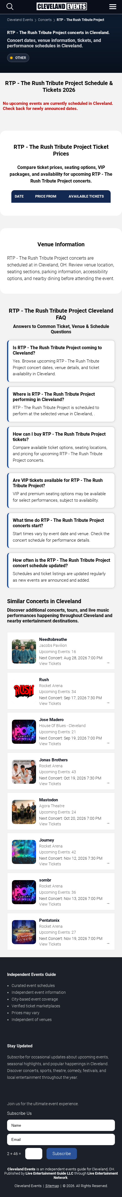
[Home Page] (61, 6)
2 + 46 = (14, 1153)
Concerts (45, 20)
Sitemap (52, 1186)
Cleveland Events (20, 20)
